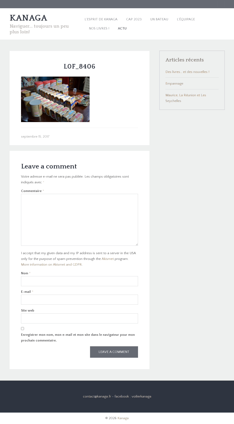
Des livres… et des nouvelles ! (187, 72)
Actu (122, 28)
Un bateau (159, 19)
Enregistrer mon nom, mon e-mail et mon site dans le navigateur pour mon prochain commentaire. (78, 337)
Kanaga (123, 418)
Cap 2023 (134, 19)
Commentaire (32, 191)
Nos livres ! (99, 28)
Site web (27, 310)
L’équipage (186, 19)
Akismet (108, 259)
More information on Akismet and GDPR (51, 265)
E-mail (27, 292)
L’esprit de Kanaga (101, 19)
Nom (26, 273)
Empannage (174, 83)
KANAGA (28, 18)
